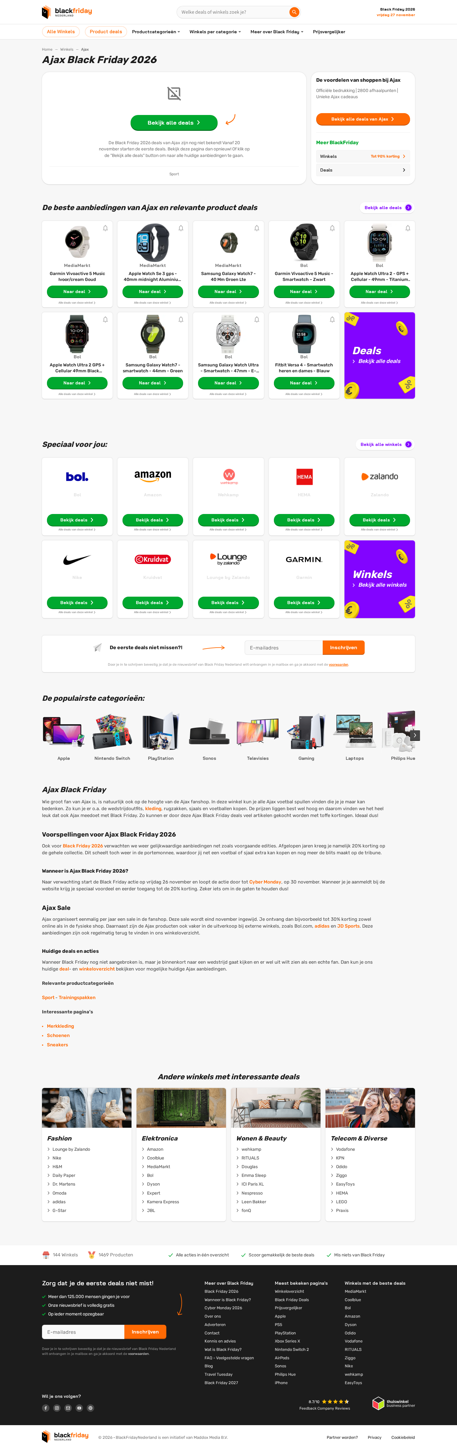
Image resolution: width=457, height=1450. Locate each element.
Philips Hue (285, 1374)
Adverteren (215, 1324)
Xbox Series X (287, 1341)
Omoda (60, 1193)
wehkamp (251, 1149)
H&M (57, 1166)
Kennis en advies (220, 1341)
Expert (153, 1193)
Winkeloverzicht (289, 1291)
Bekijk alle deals (383, 207)
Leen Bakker (254, 1202)
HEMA (304, 495)
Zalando (380, 495)
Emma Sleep (254, 1175)
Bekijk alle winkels (381, 444)
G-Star (59, 1210)
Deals (326, 170)
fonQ (246, 1210)
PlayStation (285, 1333)
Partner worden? (342, 1437)
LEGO (341, 1202)
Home (47, 49)
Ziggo (341, 1175)
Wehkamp (228, 495)
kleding (153, 808)
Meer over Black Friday (275, 31)
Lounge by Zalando (228, 577)
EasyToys (345, 1184)
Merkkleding (60, 1026)
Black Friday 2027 (221, 1382)
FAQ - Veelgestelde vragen (229, 1358)
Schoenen (58, 1035)
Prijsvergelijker (329, 31)
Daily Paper (64, 1175)
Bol (77, 495)
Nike (77, 577)
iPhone (281, 1382)
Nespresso (252, 1193)
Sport (48, 997)
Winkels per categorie (213, 31)
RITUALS (250, 1158)
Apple (280, 1316)
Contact (212, 1333)
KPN (340, 1158)
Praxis (342, 1210)
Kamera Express (163, 1202)
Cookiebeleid (403, 1437)
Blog (209, 1366)
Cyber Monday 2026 (223, 1307)
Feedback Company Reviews (324, 1408)
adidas (322, 926)
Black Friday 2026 (83, 846)
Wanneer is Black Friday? (228, 1299)
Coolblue (155, 1158)
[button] (336, 1402)
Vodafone (345, 1149)
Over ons (213, 1316)
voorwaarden (338, 664)
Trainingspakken (77, 997)
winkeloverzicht (97, 969)
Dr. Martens (64, 1184)
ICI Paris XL (253, 1184)
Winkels (66, 49)
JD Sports (348, 926)
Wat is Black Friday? (223, 1349)
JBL (151, 1210)
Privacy (374, 1437)
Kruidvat (152, 577)
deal (64, 969)
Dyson (153, 1184)
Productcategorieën (154, 31)
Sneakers (57, 1045)
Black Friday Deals (292, 1299)
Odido (341, 1166)
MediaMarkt (158, 1166)
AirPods (282, 1358)
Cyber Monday (265, 882)
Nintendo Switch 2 (292, 1349)
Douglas (250, 1166)
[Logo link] (47, 1409)
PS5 (278, 1324)
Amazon (153, 495)
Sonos (280, 1366)
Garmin (304, 577)
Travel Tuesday (219, 1374)
